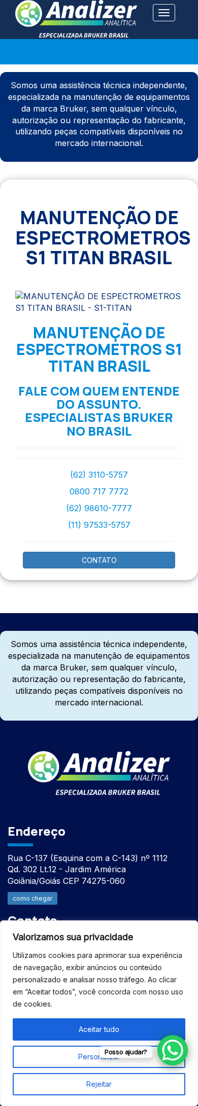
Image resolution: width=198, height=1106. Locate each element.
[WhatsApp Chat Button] (172, 1050)
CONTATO (99, 560)
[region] (99, 1013)
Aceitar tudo (99, 1029)
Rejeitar (99, 1084)
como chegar (32, 898)
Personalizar (99, 1056)
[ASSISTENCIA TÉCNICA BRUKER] (99, 767)
